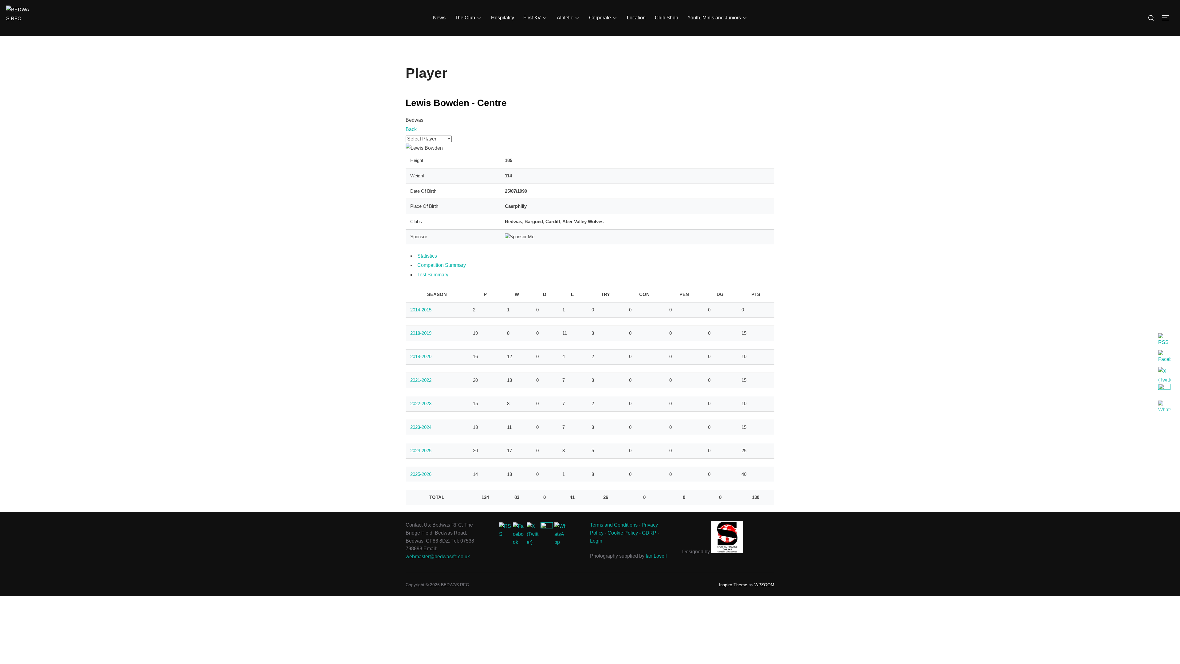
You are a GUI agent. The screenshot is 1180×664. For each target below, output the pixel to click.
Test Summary (432, 274)
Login (596, 540)
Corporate (600, 17)
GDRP (649, 533)
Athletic (565, 17)
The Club (465, 17)
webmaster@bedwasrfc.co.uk (438, 556)
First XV (532, 17)
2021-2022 (420, 380)
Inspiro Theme (733, 584)
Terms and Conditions (614, 525)
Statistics (427, 256)
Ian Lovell (656, 556)
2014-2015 (420, 309)
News (439, 17)
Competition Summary (441, 265)
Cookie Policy (623, 533)
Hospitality (502, 17)
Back (411, 129)
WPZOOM (764, 584)
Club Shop (666, 17)
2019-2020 (420, 356)
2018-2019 (420, 333)
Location (636, 17)
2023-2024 (420, 427)
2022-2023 (420, 403)
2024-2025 (420, 450)
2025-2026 (420, 474)
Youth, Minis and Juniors (714, 17)
